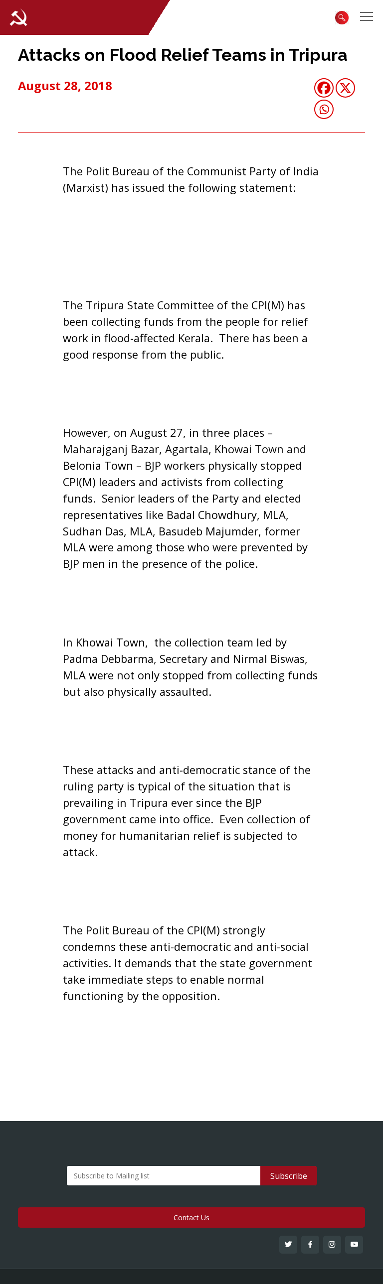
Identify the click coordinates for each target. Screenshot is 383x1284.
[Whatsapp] (324, 109)
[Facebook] (324, 88)
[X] (345, 88)
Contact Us (191, 1217)
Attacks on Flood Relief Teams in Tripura (183, 55)
